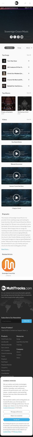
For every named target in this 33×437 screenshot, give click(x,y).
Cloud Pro (4, 367)
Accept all (16, 419)
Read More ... (5, 249)
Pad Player (4, 362)
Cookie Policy (7, 431)
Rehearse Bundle (6, 344)
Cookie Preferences (9, 408)
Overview (9, 48)
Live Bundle (4, 342)
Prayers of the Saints (7, 112)
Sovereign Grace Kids (8, 273)
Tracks (3, 356)
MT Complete (5, 350)
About (18, 352)
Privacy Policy (18, 431)
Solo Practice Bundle (7, 376)
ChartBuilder (5, 373)
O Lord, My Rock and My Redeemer (15, 80)
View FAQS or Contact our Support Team (13, 330)
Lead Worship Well (22, 342)
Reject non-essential (16, 415)
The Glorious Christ (23, 112)
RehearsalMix (5, 370)
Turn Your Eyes (12, 61)
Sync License (5, 347)
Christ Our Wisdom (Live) (15, 73)
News (18, 357)
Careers (19, 355)
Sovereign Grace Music (16, 31)
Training (19, 344)
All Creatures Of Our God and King (15, 67)
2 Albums (8, 275)
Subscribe (26, 321)
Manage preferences (16, 411)
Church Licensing (6, 353)
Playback (4, 359)
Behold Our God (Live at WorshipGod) (15, 86)
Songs (19, 48)
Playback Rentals (6, 365)
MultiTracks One (6, 339)
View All (29, 55)
